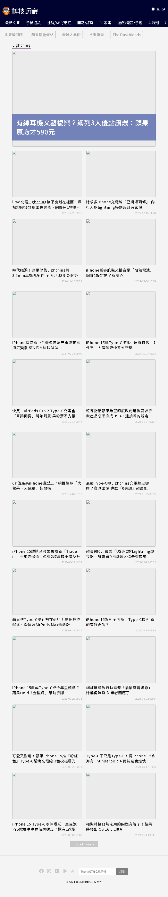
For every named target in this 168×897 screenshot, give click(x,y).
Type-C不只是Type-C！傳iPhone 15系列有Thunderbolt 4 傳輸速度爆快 (120, 758)
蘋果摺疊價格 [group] (42, 34)
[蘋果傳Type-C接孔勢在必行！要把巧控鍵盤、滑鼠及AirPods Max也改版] (47, 591)
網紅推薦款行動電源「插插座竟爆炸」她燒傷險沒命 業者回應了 (119, 690)
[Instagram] (48, 871)
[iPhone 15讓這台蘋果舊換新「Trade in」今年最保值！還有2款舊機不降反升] (47, 523)
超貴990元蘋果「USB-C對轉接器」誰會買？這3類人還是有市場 (120, 554)
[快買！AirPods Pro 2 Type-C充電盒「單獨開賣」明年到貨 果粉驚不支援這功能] (47, 382)
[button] (158, 9)
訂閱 (122, 871)
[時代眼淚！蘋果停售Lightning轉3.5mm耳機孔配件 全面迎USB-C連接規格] (47, 242)
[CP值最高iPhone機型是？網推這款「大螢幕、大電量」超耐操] (47, 455)
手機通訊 (33, 22)
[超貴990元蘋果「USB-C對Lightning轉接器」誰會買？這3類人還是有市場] (121, 523)
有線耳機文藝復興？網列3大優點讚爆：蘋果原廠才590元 (82, 127)
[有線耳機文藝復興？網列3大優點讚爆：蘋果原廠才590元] (84, 99)
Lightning (21, 45)
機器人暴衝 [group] (71, 34)
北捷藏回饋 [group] (13, 34)
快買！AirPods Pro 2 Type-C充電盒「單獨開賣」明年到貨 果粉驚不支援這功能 (45, 413)
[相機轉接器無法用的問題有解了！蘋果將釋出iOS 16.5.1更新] (121, 796)
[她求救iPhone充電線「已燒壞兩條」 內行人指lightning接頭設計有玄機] (121, 174)
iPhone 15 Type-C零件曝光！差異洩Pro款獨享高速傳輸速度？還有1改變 (44, 826)
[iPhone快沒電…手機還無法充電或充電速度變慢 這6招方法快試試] (47, 314)
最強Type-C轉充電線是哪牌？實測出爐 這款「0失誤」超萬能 (117, 485)
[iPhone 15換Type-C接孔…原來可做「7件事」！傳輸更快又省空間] (121, 314)
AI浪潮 (154, 22)
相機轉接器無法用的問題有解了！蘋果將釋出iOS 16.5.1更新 (119, 826)
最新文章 (12, 22)
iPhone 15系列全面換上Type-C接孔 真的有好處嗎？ (120, 622)
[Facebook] (41, 871)
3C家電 (105, 22)
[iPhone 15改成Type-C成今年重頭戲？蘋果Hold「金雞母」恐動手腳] (47, 659)
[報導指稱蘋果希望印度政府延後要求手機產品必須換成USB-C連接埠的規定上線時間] (121, 382)
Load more (83, 844)
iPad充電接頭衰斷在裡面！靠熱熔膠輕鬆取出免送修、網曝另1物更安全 (47, 204)
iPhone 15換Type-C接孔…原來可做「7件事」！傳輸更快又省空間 (121, 345)
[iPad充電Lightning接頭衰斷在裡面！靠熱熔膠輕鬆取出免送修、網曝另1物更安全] (47, 174)
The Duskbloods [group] (126, 34)
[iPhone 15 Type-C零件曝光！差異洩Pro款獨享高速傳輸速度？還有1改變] (47, 796)
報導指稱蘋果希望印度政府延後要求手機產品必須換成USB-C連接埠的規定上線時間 (119, 413)
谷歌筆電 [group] (96, 34)
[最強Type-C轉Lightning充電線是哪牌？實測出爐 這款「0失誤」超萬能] (121, 455)
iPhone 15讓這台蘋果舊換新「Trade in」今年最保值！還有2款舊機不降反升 (46, 554)
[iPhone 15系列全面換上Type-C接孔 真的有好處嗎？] (121, 591)
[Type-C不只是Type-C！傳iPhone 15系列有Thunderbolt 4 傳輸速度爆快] (121, 728)
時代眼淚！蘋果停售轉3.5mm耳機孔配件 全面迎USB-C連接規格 (46, 272)
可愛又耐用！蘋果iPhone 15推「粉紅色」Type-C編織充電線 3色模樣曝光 (45, 758)
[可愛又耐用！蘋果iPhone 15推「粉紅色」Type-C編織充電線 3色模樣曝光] (47, 728)
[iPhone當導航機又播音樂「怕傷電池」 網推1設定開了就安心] (121, 242)
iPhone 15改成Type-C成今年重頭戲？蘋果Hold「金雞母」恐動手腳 (46, 690)
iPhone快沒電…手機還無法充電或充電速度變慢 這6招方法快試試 (46, 345)
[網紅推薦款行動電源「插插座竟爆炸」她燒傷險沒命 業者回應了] (121, 659)
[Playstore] (64, 871)
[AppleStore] (72, 871)
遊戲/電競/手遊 (129, 22)
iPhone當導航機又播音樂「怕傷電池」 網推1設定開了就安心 (120, 272)
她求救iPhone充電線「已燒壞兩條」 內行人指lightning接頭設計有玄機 (120, 204)
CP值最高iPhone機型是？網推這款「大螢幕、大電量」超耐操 (46, 485)
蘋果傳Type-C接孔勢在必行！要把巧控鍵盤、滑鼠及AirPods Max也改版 (46, 622)
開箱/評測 (85, 22)
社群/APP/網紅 (59, 22)
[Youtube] (153, 9)
